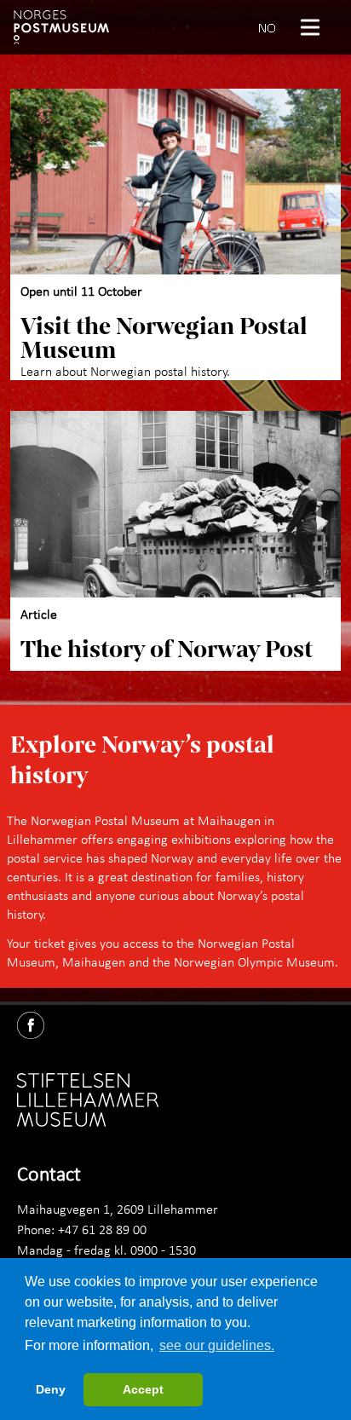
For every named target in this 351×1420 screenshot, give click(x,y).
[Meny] (316, 27)
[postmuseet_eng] (61, 27)
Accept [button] (143, 1389)
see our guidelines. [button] (216, 1345)
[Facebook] (37, 1022)
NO (267, 27)
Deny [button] (51, 1389)
